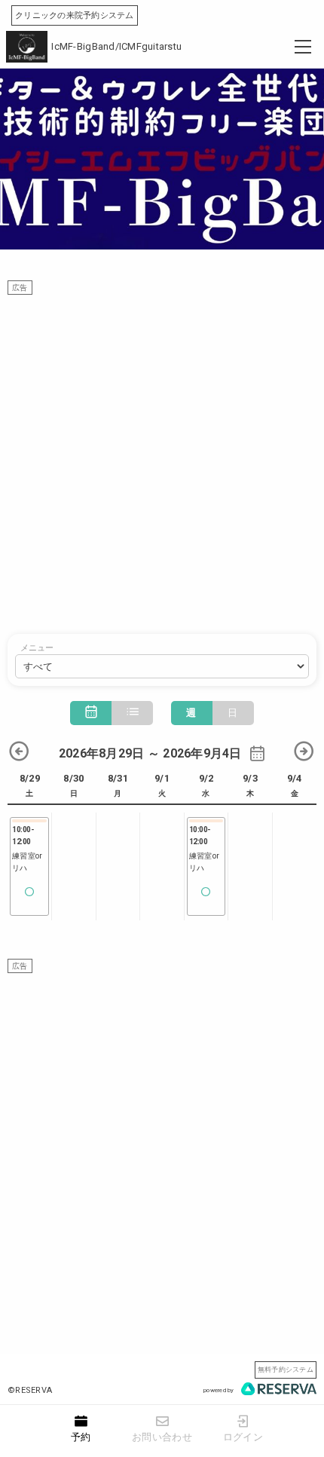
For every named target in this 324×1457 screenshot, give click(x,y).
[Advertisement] (162, 457)
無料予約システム (285, 1369)
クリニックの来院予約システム (74, 15)
